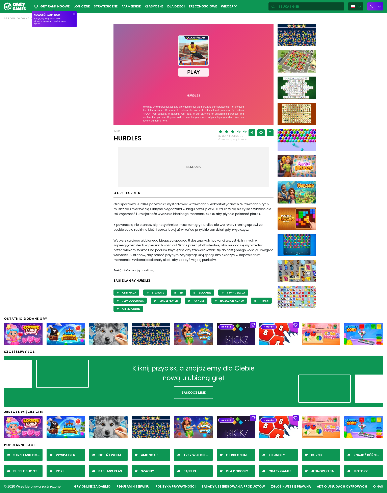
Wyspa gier (65, 455)
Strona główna (17, 18)
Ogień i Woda (109, 455)
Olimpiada (129, 292)
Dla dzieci (176, 6)
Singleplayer (168, 300)
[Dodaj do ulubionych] (261, 132)
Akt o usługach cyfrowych (342, 486)
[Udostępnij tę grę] (252, 132)
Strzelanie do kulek (28, 455)
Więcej (227, 6)
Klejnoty (276, 455)
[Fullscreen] (270, 132)
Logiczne (82, 6)
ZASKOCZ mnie (194, 392)
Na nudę (198, 300)
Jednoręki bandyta (325, 471)
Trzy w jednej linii (198, 455)
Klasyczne (154, 6)
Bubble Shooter (27, 471)
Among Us (149, 455)
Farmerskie (131, 6)
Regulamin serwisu (133, 486)
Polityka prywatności (175, 486)
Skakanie (204, 292)
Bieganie (157, 292)
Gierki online (131, 308)
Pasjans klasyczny (113, 471)
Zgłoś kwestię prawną (291, 486)
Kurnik (317, 455)
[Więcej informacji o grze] (310, 41)
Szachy (147, 471)
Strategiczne (106, 6)
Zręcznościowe (203, 6)
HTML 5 (264, 300)
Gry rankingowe (55, 6)
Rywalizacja (235, 292)
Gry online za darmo (92, 486)
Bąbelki (189, 471)
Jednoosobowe (133, 300)
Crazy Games (279, 471)
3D (181, 292)
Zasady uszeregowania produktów (233, 486)
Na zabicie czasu (232, 300)
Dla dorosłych (239, 471)
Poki (59, 471)
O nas (378, 486)
